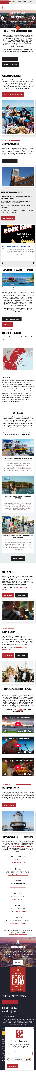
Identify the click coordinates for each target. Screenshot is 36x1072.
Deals (19, 1)
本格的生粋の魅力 (18, 899)
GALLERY (20, 710)
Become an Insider (10, 1002)
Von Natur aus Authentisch (18, 911)
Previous (2, 18)
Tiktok (7, 1011)
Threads (11, 1011)
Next (33, 18)
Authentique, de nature (18, 887)
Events (25, 1)
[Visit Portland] (2, 7)
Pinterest (15, 1008)
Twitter (7, 1008)
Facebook (3, 1008)
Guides (13, 1)
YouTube (3, 1011)
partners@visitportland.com (18, 934)
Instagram (11, 1008)
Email (11, 1051)
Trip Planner (32, 2)
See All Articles (18, 558)
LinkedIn (15, 1011)
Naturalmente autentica (18, 923)
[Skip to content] (18, 28)
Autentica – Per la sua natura (18, 875)
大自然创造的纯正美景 (18, 863)
